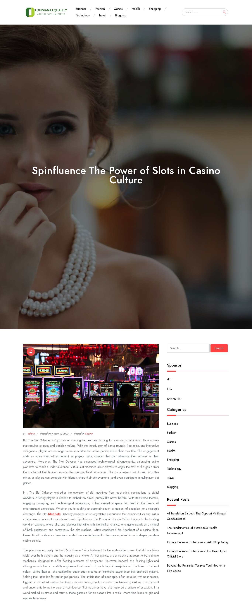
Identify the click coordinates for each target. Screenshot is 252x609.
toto (169, 389)
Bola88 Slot (174, 399)
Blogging (120, 15)
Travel (102, 15)
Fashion (100, 9)
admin (31, 433)
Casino (89, 433)
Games (118, 9)
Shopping (155, 9)
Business (80, 9)
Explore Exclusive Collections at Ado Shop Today (197, 542)
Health (136, 9)
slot (169, 379)
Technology (82, 15)
